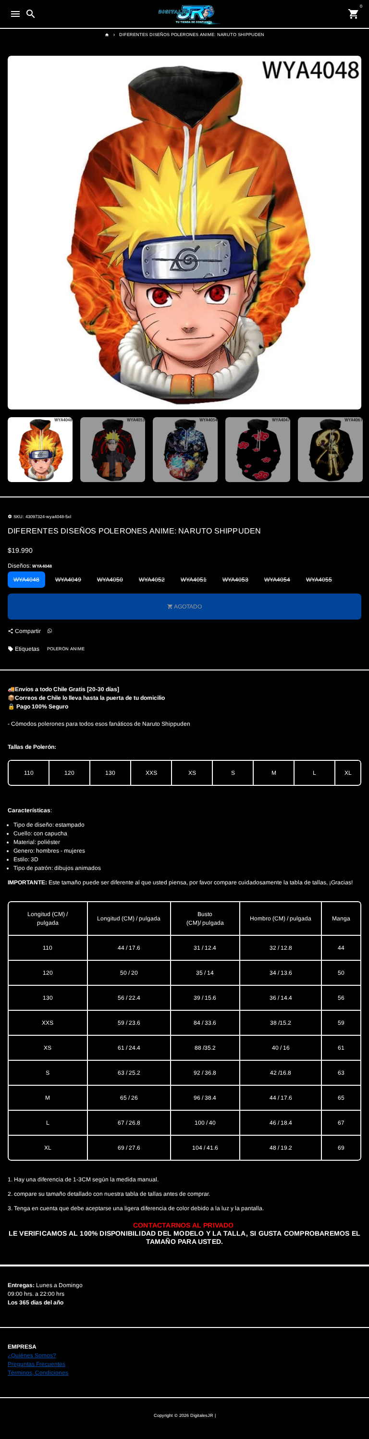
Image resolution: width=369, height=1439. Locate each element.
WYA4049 (68, 579)
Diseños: (30, 565)
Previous (16, 232)
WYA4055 (319, 579)
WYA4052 (152, 579)
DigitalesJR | (203, 1415)
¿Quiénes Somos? (32, 1355)
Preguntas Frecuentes (36, 1364)
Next (353, 232)
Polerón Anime (66, 648)
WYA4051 (194, 579)
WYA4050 (110, 579)
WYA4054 (277, 579)
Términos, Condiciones (38, 1372)
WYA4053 (235, 579)
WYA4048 (26, 579)
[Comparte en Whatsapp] (50, 631)
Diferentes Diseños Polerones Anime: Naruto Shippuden (191, 34)
